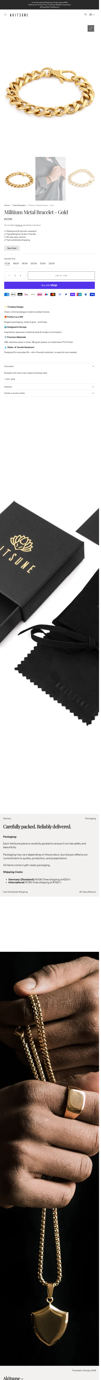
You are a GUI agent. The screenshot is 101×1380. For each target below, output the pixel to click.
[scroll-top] (93, 1374)
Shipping (18, 221)
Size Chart (11, 244)
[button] (86, 14)
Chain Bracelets (19, 201)
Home (6, 201)
